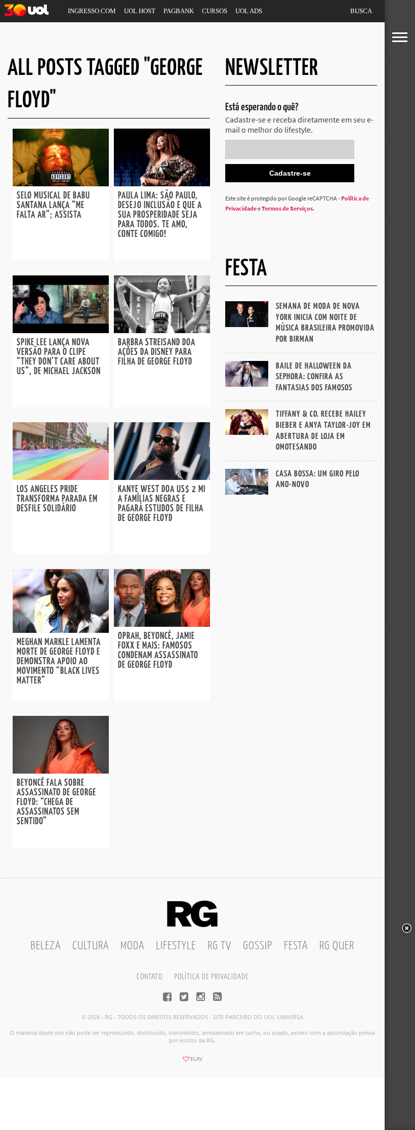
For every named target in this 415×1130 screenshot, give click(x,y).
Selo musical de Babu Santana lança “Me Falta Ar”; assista (53, 205)
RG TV (219, 946)
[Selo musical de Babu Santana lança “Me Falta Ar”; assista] (61, 183)
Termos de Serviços (287, 208)
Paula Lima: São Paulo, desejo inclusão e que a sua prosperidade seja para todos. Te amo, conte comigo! (160, 215)
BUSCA (361, 11)
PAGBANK (178, 11)
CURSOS (214, 11)
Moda (132, 946)
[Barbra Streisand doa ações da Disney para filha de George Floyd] (162, 330)
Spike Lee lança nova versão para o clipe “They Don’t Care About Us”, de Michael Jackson (59, 357)
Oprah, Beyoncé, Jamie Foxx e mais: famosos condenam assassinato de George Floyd (158, 651)
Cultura (90, 946)
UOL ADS (248, 11)
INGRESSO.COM (92, 11)
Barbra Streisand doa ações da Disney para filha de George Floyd (156, 352)
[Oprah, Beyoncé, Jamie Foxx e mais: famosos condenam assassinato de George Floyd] (162, 624)
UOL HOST (139, 11)
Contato (149, 977)
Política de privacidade (211, 977)
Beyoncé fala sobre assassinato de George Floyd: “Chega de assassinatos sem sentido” (56, 802)
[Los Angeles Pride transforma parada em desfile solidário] (61, 477)
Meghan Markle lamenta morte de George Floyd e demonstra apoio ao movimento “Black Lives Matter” (59, 661)
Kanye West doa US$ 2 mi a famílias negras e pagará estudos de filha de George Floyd (161, 504)
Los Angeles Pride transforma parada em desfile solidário (57, 499)
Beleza (45, 946)
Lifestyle (176, 946)
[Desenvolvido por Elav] (192, 1062)
